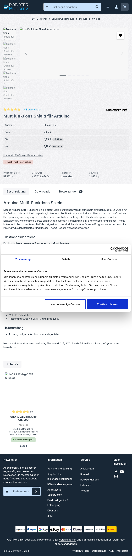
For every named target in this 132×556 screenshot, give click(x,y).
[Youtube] (122, 472)
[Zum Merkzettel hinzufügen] (120, 35)
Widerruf (85, 490)
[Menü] (108, 7)
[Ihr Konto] (116, 7)
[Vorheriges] (26, 53)
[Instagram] (116, 477)
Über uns (52, 510)
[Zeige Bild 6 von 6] (87, 75)
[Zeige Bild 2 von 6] (69, 75)
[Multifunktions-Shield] (74, 53)
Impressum (123, 550)
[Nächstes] (122, 53)
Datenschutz (99, 550)
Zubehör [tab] (12, 364)
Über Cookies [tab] (109, 259)
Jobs (50, 516)
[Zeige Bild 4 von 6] (78, 75)
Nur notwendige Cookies (65, 304)
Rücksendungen (89, 479)
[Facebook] (116, 472)
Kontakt (84, 474)
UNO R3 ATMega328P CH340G (23, 418)
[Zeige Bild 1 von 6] (62, 75)
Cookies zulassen (107, 304)
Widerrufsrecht (80, 550)
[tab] (16, 191)
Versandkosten (67, 539)
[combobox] (72, 7)
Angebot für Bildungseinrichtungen (60, 476)
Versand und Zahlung (59, 468)
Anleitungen (87, 468)
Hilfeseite (85, 485)
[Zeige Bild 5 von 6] (82, 75)
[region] (66, 64)
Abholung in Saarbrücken (54, 492)
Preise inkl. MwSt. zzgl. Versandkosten (23, 155)
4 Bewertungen (32, 109)
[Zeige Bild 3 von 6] (74, 75)
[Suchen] (97, 7)
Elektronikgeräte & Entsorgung (57, 502)
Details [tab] (66, 259)
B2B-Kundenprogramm (60, 484)
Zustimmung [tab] (23, 259)
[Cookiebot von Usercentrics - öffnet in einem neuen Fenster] (113, 249)
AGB (111, 550)
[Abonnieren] (36, 491)
